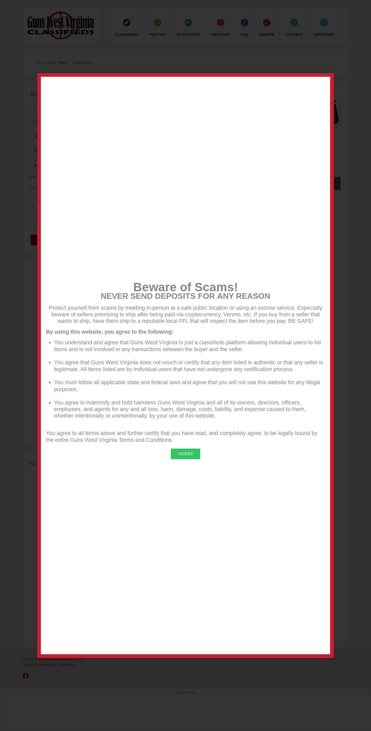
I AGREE (185, 454)
